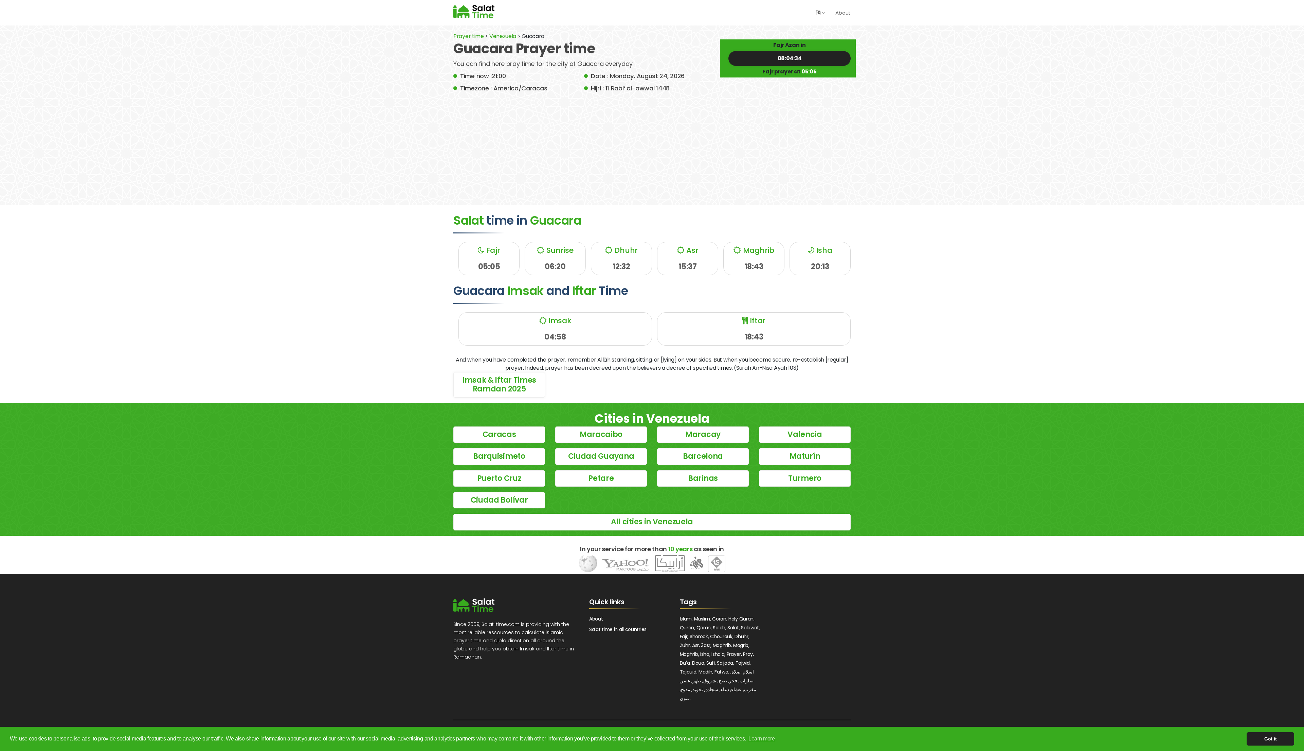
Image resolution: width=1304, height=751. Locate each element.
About (843, 12)
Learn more (761, 738)
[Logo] (473, 605)
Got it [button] (1270, 738)
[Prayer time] (473, 11)
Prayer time (468, 36)
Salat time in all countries (618, 629)
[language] (818, 12)
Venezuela (502, 36)
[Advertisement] (652, 143)
